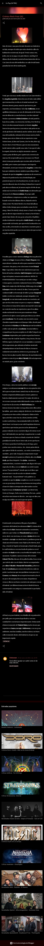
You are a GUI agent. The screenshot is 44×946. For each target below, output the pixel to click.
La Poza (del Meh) (11, 3)
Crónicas (6, 641)
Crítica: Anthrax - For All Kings (12, 773)
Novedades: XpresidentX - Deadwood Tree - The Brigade (21, 933)
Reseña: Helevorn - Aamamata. (12, 727)
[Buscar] (41, 3)
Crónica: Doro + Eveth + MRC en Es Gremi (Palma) (18, 750)
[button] (3, 23)
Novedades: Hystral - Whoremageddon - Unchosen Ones (20, 910)
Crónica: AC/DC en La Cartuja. (11, 841)
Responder (13, 666)
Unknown (13, 658)
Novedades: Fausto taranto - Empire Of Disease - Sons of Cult (22, 818)
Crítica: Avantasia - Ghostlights (12, 864)
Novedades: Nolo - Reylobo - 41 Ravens (15, 887)
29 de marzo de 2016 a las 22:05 (27, 658)
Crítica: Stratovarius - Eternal (11, 796)
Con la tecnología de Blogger (23, 943)
